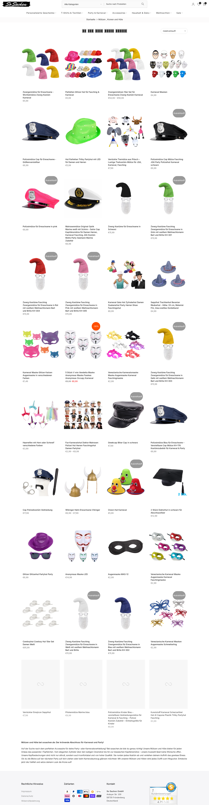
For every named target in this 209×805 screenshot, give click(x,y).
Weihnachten (163, 13)
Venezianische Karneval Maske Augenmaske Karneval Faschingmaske (165, 577)
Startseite (90, 19)
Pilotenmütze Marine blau (77, 711)
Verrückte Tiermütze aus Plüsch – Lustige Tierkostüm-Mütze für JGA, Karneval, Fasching (124, 162)
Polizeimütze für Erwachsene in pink (40, 226)
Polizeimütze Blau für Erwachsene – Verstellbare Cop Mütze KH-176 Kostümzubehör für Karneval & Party (168, 445)
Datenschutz (27, 796)
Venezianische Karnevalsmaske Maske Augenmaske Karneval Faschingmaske (123, 375)
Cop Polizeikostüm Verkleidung (37, 510)
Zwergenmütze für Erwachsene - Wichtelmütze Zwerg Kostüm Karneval (38, 95)
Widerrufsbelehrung (30, 801)
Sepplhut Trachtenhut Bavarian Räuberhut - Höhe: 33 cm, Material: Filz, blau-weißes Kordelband (167, 305)
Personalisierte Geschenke (40, 13)
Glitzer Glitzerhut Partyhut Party (38, 574)
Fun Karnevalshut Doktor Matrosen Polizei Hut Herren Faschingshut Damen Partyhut (81, 445)
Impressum (26, 791)
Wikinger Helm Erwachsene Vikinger (82, 510)
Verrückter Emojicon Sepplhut (37, 711)
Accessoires (118, 13)
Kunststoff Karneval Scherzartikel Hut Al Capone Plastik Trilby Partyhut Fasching (168, 714)
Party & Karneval (97, 13)
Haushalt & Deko (140, 13)
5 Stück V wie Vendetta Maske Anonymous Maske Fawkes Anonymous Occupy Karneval (80, 375)
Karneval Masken (159, 92)
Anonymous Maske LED (76, 574)
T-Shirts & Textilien (71, 13)
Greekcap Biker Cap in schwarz (123, 442)
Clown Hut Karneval (117, 510)
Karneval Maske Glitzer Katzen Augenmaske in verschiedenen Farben (37, 375)
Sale (178, 13)
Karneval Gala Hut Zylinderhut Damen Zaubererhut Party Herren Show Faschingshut (126, 305)
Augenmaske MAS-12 (118, 574)
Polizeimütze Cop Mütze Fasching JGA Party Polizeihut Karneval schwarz (167, 162)
